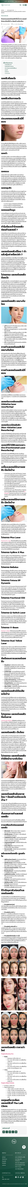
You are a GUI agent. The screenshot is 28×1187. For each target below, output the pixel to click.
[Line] (23, 1177)
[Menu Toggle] (25, 5)
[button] (3, 1132)
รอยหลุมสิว (7, 73)
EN (23, 5)
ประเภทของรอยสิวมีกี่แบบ (11, 68)
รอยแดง (7, 72)
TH (20, 5)
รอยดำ (6, 70)
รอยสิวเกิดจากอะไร (9, 66)
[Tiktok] (20, 1177)
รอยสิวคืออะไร (8, 65)
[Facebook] (16, 1177)
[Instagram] (18, 1177)
